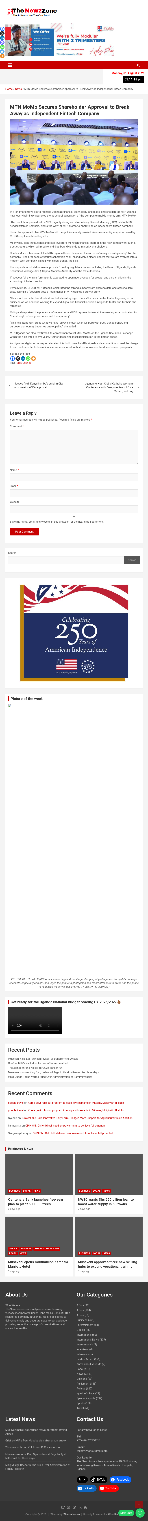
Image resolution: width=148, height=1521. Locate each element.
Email (14, 486)
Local (27, 1191)
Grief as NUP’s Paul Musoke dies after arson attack (38, 1063)
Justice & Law (85, 1359)
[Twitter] (2, 51)
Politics (81, 1388)
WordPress (114, 1514)
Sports (81, 1403)
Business (14, 1191)
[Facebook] (12, 358)
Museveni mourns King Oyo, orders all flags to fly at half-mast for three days (53, 1072)
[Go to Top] (139, 1504)
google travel (15, 1102)
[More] (33, 358)
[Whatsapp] (28, 358)
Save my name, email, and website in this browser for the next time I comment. (57, 521)
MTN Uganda (24, 362)
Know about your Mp (89, 1364)
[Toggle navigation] (10, 65)
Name (14, 470)
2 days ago (14, 1209)
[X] (18, 358)
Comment (17, 426)
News (37, 1191)
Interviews (83, 1354)
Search (12, 552)
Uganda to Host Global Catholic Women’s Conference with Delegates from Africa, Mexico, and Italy (109, 387)
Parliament (83, 1383)
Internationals (85, 1344)
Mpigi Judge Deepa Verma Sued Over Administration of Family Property (50, 1077)
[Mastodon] (2, 42)
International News (46, 1248)
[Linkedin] (23, 358)
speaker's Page (86, 1393)
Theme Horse (72, 1514)
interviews (83, 1349)
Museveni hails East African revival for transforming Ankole (43, 1058)
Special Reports (86, 1398)
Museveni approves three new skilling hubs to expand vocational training (107, 1264)
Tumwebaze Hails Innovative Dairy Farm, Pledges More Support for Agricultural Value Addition (76, 1118)
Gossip (81, 1329)
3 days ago (14, 1271)
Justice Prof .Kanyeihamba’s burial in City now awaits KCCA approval (38, 385)
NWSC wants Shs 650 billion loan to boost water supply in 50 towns (106, 1201)
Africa (13, 1248)
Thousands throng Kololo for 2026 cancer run (35, 1067)
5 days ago (84, 1271)
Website (14, 502)
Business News (20, 1149)
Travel (80, 1408)
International (84, 1334)
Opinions (82, 1378)
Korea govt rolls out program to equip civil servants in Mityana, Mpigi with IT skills (76, 1102)
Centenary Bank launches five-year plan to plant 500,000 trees (35, 1201)
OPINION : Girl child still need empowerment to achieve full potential (65, 1125)
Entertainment (85, 1325)
